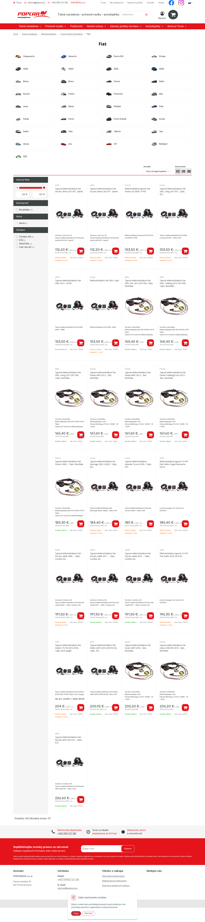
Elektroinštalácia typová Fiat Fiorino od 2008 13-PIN (137, 190)
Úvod (19, 3)
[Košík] (173, 14)
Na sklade (26, 209)
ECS (22, 240)
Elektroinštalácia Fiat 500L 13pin (104, 280)
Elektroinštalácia (48, 34)
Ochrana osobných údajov (116, 885)
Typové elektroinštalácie (71, 34)
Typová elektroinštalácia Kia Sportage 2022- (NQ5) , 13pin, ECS (103, 464)
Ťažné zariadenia (29, 34)
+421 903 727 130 (59, 3)
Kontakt (150, 3)
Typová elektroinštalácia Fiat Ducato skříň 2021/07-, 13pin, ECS (68, 740)
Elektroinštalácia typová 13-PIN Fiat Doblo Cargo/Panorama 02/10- (174, 464)
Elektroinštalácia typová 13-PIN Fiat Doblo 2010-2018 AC (174, 554)
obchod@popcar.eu (36, 3)
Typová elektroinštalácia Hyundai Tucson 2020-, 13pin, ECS (138, 464)
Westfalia (25, 243)
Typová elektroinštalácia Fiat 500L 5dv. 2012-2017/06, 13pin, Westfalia (139, 283)
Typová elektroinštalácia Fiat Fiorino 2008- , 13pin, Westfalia (69, 463)
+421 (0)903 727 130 (68, 879)
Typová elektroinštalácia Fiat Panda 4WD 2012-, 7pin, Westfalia (138, 375)
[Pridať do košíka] (80, 251)
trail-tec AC (26, 247)
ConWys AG (26, 236)
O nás (103, 3)
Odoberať (128, 849)
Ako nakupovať (116, 3)
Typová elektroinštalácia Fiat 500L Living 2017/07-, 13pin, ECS (172, 191)
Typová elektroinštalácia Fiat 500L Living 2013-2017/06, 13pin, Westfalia (68, 375)
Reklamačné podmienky (114, 881)
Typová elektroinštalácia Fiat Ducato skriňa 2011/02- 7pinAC (69, 190)
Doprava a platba (135, 3)
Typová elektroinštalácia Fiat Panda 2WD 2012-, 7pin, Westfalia (103, 375)
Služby (161, 3)
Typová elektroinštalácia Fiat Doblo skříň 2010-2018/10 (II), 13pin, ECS (103, 648)
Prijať (76, 913)
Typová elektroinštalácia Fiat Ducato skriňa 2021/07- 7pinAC (104, 190)
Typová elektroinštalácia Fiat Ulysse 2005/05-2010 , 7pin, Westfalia (172, 648)
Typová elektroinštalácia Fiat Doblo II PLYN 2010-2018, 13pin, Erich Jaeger (68, 648)
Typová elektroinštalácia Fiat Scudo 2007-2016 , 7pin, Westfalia (138, 648)
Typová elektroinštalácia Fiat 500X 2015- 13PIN (68, 282)
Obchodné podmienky (113, 876)
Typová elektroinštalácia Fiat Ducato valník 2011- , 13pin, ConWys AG (103, 556)
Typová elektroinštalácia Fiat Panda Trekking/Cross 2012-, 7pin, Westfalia (173, 375)
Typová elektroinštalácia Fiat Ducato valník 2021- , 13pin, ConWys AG (138, 556)
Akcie (23, 223)
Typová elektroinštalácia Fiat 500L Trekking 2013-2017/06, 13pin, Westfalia (173, 283)
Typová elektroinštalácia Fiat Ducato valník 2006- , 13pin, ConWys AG (68, 556)
